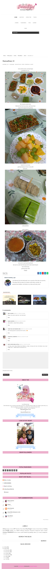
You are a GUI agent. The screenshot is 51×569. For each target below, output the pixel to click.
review (40, 532)
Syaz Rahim (10, 515)
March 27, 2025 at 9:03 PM (24, 344)
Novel (18, 530)
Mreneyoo (6, 492)
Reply (9, 317)
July (6, 557)
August (6, 556)
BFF (15, 528)
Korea (11, 530)
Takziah (45, 530)
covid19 (22, 532)
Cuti (4, 530)
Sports (42, 530)
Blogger (30, 528)
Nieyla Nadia (11, 313)
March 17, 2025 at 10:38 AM (19, 313)
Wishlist (15, 532)
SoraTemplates (21, 566)
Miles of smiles (7, 480)
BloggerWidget (45, 519)
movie (25, 532)
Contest (34, 528)
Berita (24, 528)
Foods (23, 64)
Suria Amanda (11, 508)
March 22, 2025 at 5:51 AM (22, 336)
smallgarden (44, 532)
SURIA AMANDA (7, 483)
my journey (30, 532)
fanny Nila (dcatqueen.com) (14, 512)
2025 (5, 548)
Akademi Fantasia (9, 528)
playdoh (37, 532)
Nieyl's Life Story (8, 486)
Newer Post (6, 374)
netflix (34, 532)
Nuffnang (22, 530)
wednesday (4, 533)
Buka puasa (18, 64)
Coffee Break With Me (9, 489)
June (6, 559)
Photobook (27, 530)
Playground (37, 530)
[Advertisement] (25, 43)
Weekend (10, 532)
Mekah (15, 530)
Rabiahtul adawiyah (12, 336)
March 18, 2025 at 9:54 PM (20, 321)
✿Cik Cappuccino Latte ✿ (13, 344)
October (7, 553)
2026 (5, 547)
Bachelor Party (19, 528)
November (7, 551)
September (7, 554)
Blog (27, 528)
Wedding (5, 532)
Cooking (45, 528)
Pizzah (9, 504)
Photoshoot (32, 530)
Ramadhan (27, 64)
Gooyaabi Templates (33, 566)
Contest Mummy (39, 528)
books (18, 532)
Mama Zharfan (11, 321)
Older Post (45, 374)
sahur (31, 64)
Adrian (4, 528)
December (7, 550)
